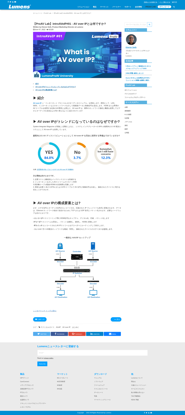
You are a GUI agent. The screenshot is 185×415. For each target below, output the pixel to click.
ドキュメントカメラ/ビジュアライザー (33, 403)
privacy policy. (49, 358)
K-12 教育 (128, 114)
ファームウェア (99, 385)
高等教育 (128, 111)
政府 (126, 129)
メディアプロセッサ (27, 385)
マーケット (104, 7)
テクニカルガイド (131, 93)
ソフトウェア (98, 381)
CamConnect (24, 381)
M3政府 (59, 385)
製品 (94, 7)
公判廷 (127, 132)
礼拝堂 (127, 118)
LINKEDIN (96, 334)
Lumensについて (137, 378)
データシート (98, 392)
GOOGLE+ (79, 334)
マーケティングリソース (102, 399)
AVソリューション (131, 90)
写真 (95, 396)
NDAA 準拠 (135, 399)
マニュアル (98, 378)
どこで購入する (165, 2)
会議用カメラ (24, 399)
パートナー (116, 7)
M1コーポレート (62, 378)
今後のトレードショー (138, 385)
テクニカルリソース (101, 389)
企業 (126, 107)
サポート (128, 7)
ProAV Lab (150, 7)
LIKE (40, 319)
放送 (126, 125)
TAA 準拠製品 (135, 396)
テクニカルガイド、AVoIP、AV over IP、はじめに (59, 327)
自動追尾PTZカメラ (27, 389)
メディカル (128, 121)
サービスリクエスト (138, 389)
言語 (175, 2)
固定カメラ (24, 396)
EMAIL (114, 334)
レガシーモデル (25, 407)
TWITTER (43, 334)
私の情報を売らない (138, 392)
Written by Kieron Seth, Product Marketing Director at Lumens (58, 27)
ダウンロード (164, 7)
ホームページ (37, 13)
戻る (118, 319)
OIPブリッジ (24, 378)
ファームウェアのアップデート (135, 97)
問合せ (133, 381)
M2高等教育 (61, 381)
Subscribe (42, 364)
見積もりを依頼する (150, 2)
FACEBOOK (60, 334)
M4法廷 (59, 389)
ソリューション (83, 7)
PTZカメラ (24, 392)
